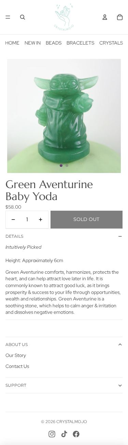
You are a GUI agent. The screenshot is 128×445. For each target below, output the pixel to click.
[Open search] (22, 17)
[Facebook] (76, 434)
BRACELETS (80, 43)
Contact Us (17, 366)
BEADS (53, 43)
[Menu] (8, 17)
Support (15, 385)
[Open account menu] (104, 17)
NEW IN (33, 43)
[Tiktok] (64, 434)
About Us (16, 344)
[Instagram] (52, 434)
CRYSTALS (111, 43)
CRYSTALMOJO (71, 421)
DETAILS (14, 236)
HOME (12, 43)
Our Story (15, 355)
